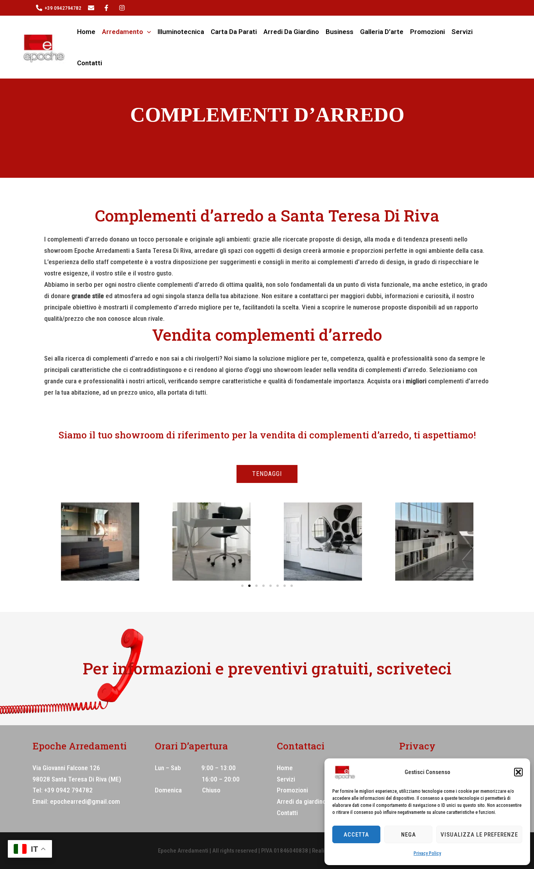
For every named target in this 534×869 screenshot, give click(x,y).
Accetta (356, 834)
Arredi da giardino (291, 32)
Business (339, 32)
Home (86, 32)
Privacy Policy (427, 853)
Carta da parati (234, 32)
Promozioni (427, 32)
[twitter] (92, 8)
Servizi (462, 32)
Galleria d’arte (381, 32)
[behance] (123, 8)
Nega (408, 834)
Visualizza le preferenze (479, 834)
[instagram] (107, 8)
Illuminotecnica (181, 32)
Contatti (89, 63)
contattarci (313, 296)
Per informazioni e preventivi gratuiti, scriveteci (267, 668)
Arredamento (122, 32)
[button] (518, 772)
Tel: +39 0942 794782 (62, 790)
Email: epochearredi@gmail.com (76, 801)
